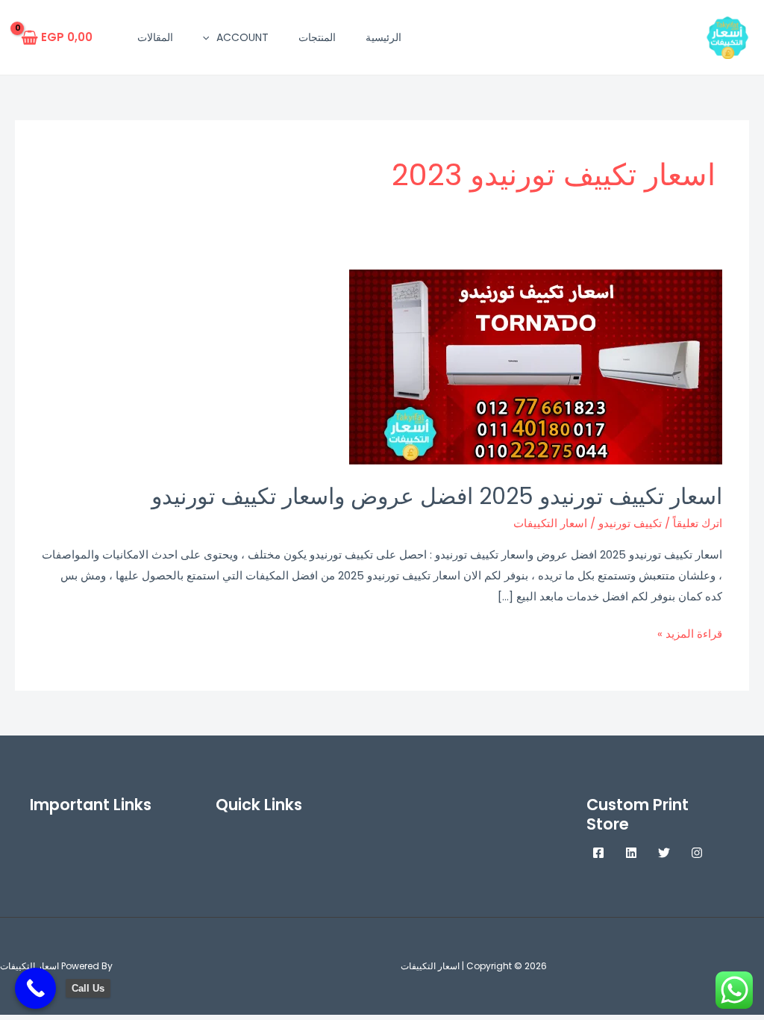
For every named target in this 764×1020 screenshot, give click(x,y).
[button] (209, 37)
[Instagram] (697, 853)
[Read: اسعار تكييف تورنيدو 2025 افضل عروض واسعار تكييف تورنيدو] (535, 366)
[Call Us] (35, 988)
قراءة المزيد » (689, 632)
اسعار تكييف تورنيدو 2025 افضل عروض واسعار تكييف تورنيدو (436, 496)
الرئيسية (383, 37)
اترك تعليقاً (697, 523)
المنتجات (317, 37)
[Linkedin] (631, 853)
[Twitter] (664, 853)
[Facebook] (598, 853)
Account (242, 37)
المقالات (155, 37)
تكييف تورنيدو (630, 523)
